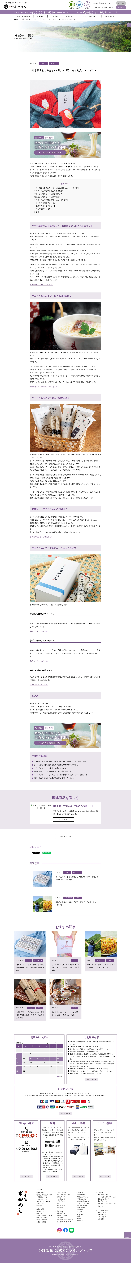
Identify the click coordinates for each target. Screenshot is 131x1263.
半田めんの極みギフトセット (46, 203)
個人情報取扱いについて (64, 1222)
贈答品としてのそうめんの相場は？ (47, 197)
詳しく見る (90, 1079)
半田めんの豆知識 (41, 1220)
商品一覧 (80, 1220)
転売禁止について (62, 1207)
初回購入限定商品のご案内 (44, 1195)
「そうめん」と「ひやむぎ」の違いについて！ (51, 768)
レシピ (111, 3)
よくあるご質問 (41, 1222)
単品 (78, 1216)
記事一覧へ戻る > (65, 836)
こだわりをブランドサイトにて (103, 7)
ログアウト (121, 3)
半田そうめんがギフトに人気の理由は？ (49, 191)
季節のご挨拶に (102, 1212)
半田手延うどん (82, 1207)
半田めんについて (41, 1199)
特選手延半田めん (82, 1197)
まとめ (36, 212)
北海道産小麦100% (83, 1201)
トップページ (40, 1189)
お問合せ (103, 3)
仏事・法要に (102, 1217)
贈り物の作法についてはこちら (41, 285)
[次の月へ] (59, 1043)
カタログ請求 (61, 1205)
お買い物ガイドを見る (43, 1201)
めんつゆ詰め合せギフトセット (107, 1197)
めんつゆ (80, 1212)
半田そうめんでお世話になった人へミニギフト (51, 200)
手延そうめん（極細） (84, 1203)
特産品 (79, 1218)
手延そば (80, 1210)
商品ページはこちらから (39, 631)
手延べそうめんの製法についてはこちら (44, 387)
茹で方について (41, 1211)
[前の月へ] (46, 1043)
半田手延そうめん (82, 1205)
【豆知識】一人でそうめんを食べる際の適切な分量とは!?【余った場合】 (60, 761)
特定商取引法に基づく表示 (65, 1219)
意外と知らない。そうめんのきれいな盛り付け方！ (52, 771)
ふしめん (80, 1214)
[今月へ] (53, 1043)
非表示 (67, 184)
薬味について (40, 1213)
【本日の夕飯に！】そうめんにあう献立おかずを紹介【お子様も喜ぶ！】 (61, 775)
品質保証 (39, 1205)
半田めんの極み (82, 1199)
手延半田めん (81, 1195)
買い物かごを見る (62, 1215)
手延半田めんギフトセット (45, 206)
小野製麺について (41, 1197)
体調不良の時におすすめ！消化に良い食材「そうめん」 (54, 778)
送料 (58, 1203)
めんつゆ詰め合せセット (45, 209)
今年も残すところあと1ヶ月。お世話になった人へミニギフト (56, 188)
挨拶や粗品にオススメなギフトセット (107, 1204)
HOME (95, 3)
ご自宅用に (101, 1219)
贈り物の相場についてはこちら (41, 537)
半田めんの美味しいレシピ (44, 1215)
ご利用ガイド (61, 1197)
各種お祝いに (102, 1214)
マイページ (121, 7)
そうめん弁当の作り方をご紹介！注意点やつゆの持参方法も (56, 765)
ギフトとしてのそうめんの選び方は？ (48, 194)
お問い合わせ (61, 1201)
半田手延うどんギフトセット (106, 1201)
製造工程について (41, 1217)
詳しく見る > (63, 819)
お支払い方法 (61, 1199)
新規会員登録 (61, 1213)
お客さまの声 (40, 1203)
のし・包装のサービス (63, 1195)
